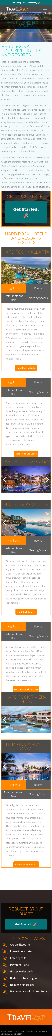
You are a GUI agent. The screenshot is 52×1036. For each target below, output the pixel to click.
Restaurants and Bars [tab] (13, 298)
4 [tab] (29, 281)
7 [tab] (29, 490)
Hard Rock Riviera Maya (26, 689)
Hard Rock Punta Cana (26, 864)
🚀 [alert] (26, 2)
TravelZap (16, 1031)
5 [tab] (32, 281)
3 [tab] (26, 281)
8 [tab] (32, 490)
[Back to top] (47, 1030)
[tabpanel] (26, 270)
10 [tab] (39, 490)
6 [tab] (26, 490)
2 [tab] (22, 281)
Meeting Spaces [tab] (38, 298)
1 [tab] (19, 281)
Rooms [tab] (38, 288)
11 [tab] (42, 490)
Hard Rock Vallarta (26, 367)
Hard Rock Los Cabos (26, 453)
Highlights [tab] (14, 288)
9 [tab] (36, 490)
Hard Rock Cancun (26, 611)
